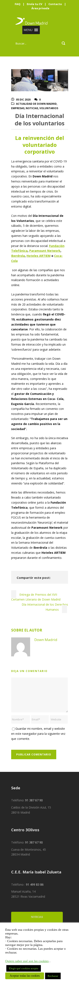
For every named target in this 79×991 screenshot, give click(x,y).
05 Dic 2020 (23, 99)
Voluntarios (48, 108)
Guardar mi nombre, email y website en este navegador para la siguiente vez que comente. (38, 734)
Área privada (40, 8)
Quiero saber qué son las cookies (27, 961)
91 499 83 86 (35, 884)
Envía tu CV (34, 4)
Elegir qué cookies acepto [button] (23, 968)
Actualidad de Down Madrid (36, 104)
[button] (28, 30)
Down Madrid (45, 639)
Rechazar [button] (53, 976)
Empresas (17, 108)
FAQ (17, 4)
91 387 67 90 (34, 800)
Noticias (32, 108)
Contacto (55, 4)
